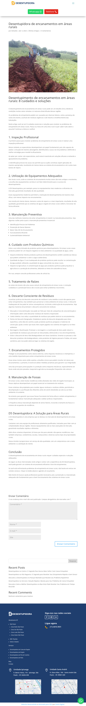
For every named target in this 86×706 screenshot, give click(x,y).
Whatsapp (34, 11)
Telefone (50, 11)
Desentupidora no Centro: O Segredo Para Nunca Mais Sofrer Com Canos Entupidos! (38, 571)
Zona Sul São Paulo (17, 629)
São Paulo (13, 624)
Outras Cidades (14, 642)
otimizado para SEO (45, 704)
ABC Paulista (13, 639)
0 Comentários (46, 31)
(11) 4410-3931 (55, 627)
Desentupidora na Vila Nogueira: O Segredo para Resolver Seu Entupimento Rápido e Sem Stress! (43, 574)
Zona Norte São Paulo (17, 627)
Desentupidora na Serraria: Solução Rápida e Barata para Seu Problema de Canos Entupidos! (41, 581)
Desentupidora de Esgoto (17, 652)
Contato (11, 664)
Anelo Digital (59, 704)
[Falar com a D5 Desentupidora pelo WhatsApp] (81, 701)
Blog (10, 661)
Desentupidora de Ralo (16, 657)
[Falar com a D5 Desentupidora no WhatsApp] (56, 617)
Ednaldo (14, 31)
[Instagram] (51, 617)
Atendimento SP (13, 620)
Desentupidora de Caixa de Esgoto (20, 649)
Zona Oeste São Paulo (17, 635)
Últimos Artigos (33, 31)
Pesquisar (72, 561)
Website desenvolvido (29, 704)
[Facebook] (47, 617)
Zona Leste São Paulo (17, 632)
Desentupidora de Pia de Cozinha (19, 655)
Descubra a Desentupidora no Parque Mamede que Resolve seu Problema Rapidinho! (39, 578)
